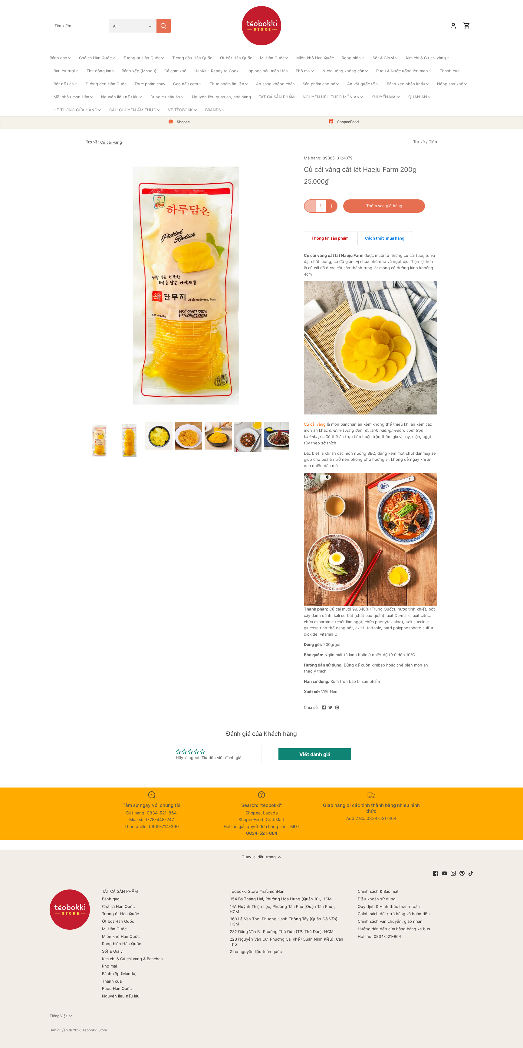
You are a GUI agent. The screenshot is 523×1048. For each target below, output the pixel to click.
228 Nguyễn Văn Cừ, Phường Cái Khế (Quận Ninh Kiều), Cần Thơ (286, 942)
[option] (99, 440)
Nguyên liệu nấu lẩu (121, 996)
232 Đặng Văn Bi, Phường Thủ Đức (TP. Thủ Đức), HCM (282, 931)
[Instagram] (453, 873)
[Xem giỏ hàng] (466, 26)
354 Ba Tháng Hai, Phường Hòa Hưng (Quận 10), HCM (281, 898)
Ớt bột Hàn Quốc (118, 921)
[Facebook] (435, 873)
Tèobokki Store (94, 1030)
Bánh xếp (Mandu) (119, 973)
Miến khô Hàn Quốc (121, 936)
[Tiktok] (470, 873)
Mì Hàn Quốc (114, 928)
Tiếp (433, 141)
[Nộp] (163, 26)
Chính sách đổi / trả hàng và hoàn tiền (394, 913)
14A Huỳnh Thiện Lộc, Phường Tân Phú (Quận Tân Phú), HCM (282, 909)
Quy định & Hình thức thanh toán (389, 906)
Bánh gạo (111, 898)
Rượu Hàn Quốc (117, 988)
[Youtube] (444, 873)
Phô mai (109, 966)
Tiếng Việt (58, 1016)
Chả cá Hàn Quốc (118, 906)
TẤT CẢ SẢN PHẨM (120, 891)
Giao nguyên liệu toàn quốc (256, 951)
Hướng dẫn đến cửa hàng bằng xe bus (394, 928)
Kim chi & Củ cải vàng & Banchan (132, 958)
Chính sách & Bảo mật (378, 891)
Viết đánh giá (314, 754)
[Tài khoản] (453, 26)
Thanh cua (112, 981)
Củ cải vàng (111, 142)
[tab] (330, 238)
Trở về (419, 141)
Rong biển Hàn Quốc (121, 943)
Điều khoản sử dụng (377, 898)
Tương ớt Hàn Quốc (120, 913)
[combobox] (79, 26)
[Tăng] (331, 206)
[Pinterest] (462, 873)
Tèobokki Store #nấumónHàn (257, 891)
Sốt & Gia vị (112, 951)
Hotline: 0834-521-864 (379, 936)
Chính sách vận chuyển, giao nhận (390, 921)
